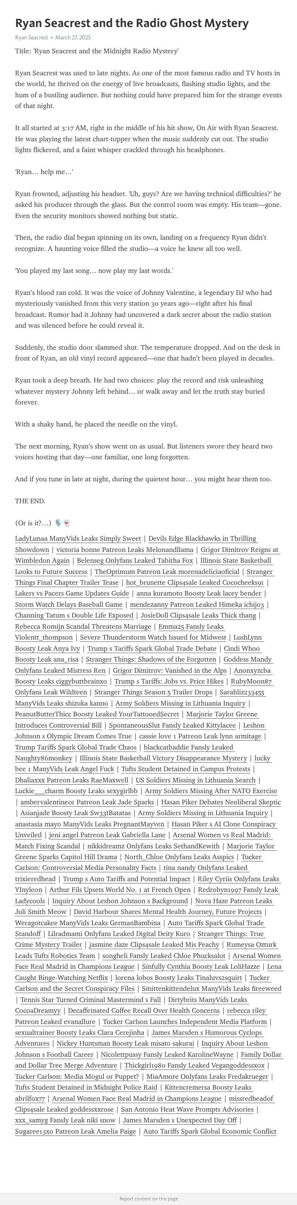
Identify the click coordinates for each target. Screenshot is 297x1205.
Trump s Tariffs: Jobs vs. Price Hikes (169, 681)
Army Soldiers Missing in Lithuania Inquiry (181, 703)
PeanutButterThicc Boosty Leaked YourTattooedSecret (97, 714)
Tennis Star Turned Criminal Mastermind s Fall (90, 999)
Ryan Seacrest (31, 37)
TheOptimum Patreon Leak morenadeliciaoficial (167, 571)
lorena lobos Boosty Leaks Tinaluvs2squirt (178, 977)
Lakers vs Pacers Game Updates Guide (72, 593)
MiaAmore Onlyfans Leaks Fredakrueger (207, 1076)
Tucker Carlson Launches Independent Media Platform (185, 1021)
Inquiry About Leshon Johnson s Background (120, 901)
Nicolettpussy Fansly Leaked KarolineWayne (167, 1054)
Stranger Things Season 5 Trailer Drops (153, 692)
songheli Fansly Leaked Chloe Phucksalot (163, 955)
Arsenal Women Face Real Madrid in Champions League (137, 1098)
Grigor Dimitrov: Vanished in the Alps (170, 670)
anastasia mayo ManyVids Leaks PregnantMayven (89, 824)
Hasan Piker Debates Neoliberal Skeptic (221, 802)
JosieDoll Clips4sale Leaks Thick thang (198, 615)
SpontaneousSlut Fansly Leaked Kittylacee (172, 725)
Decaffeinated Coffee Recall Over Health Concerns (144, 1010)
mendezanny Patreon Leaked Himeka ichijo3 (197, 604)
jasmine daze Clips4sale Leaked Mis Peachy (154, 944)
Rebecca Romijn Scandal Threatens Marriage (83, 626)
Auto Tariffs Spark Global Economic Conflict (210, 1131)
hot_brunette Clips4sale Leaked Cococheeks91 (195, 582)
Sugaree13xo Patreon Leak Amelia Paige (75, 1131)
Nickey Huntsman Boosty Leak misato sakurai (125, 1043)
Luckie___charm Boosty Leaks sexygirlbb (76, 791)
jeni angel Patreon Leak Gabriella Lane (107, 835)
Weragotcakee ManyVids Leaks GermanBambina (87, 923)
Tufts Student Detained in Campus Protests (185, 769)
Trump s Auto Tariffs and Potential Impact (126, 879)
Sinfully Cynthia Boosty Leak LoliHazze (201, 966)
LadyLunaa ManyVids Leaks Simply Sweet (78, 538)
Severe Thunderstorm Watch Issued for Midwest (153, 637)
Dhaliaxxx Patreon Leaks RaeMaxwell (71, 780)
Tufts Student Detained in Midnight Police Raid (86, 1087)
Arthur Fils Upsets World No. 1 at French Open (120, 889)
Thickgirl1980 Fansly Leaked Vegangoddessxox (195, 1065)
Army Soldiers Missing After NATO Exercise (211, 791)
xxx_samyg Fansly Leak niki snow (65, 1120)
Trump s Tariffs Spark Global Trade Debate (152, 648)
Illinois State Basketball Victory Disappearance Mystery (163, 758)
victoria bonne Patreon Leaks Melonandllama (124, 549)
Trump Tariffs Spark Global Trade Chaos (76, 747)
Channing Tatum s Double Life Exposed (74, 615)
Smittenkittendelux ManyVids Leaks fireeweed (212, 988)
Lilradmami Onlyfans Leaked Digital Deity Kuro (119, 933)
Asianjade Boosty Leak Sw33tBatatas (75, 813)
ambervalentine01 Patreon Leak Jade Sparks (87, 802)
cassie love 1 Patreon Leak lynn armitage (200, 736)
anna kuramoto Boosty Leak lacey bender (199, 593)
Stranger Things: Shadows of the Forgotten (151, 659)
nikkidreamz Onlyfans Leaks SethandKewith (153, 846)
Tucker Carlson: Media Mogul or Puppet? (77, 1076)
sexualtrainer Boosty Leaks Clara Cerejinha (79, 1032)
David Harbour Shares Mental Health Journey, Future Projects (168, 911)
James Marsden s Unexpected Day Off (180, 1120)
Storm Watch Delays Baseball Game (69, 604)
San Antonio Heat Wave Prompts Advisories (187, 1109)
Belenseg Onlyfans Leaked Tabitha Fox (135, 560)
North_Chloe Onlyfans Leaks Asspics (179, 857)
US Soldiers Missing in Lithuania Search (196, 780)
